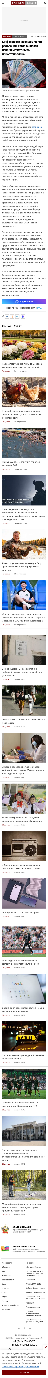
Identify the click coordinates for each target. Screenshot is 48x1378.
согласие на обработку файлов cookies (20, 1366)
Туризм (5, 1301)
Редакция (30, 1303)
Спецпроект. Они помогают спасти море (35, 1298)
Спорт (4, 1284)
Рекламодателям (33, 1307)
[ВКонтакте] (7, 316)
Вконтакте (19, 1328)
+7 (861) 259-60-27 (24, 1341)
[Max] (23, 316)
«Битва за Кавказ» (33, 1267)
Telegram (30, 1328)
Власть (5, 1271)
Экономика (6, 1276)
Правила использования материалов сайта (33, 1313)
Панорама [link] (6, 371)
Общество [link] (6, 422)
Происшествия (8, 1280)
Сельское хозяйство (10, 1305)
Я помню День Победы (35, 1292)
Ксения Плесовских (38, 37)
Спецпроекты (31, 1280)
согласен (24, 1372)
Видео (4, 1297)
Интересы (6, 1309)
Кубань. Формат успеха (35, 1288)
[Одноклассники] (12, 316)
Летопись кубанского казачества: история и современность (35, 1273)
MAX (39, 308)
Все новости (7, 1263)
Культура (5, 1288)
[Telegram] (17, 316)
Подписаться (26, 302)
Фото (4, 1292)
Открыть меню (3, 3)
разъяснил (37, 127)
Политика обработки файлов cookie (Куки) (35, 1321)
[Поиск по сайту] (45, 3)
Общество (7, 37)
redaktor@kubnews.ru (24, 1344)
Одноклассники (24, 1328)
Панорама (30, 1263)
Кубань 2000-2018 (33, 1284)
